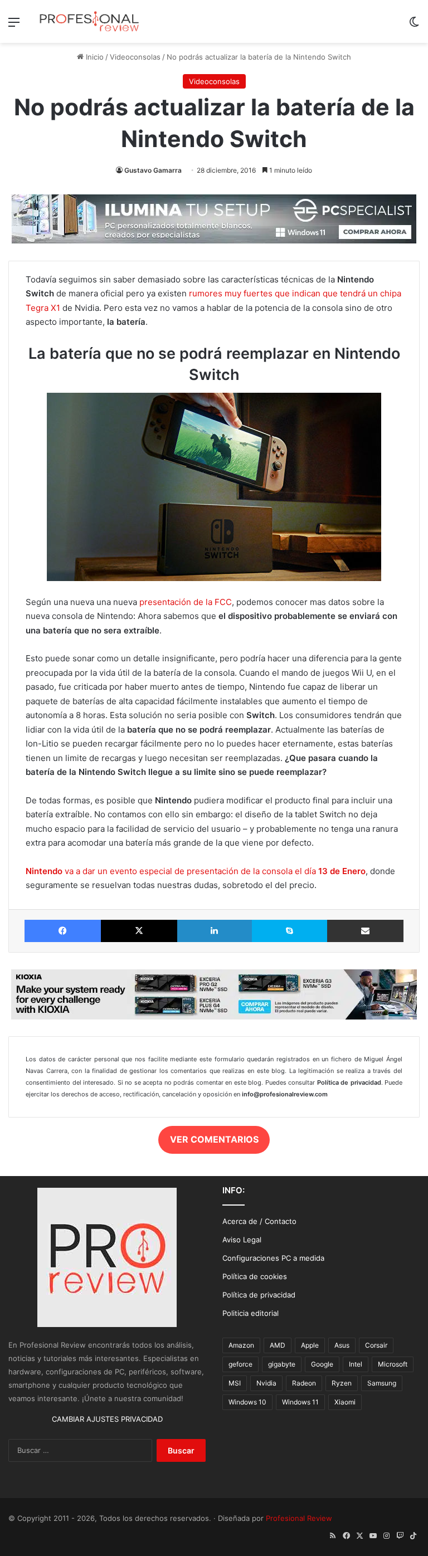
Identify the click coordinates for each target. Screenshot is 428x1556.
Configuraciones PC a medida (273, 1257)
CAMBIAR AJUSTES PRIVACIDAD (107, 1418)
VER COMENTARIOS (214, 1139)
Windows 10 (247, 1402)
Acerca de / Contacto (259, 1221)
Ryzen (342, 1383)
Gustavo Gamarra (153, 170)
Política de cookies (254, 1276)
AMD (277, 1345)
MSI (234, 1383)
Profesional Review (299, 1518)
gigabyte (281, 1364)
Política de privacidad (258, 1294)
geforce (240, 1364)
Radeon (304, 1383)
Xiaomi (345, 1402)
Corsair (376, 1345)
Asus (341, 1345)
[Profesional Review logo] (89, 21)
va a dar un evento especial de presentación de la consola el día (196, 871)
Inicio (94, 56)
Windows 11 (300, 1402)
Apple (310, 1345)
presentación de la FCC (185, 602)
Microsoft (392, 1364)
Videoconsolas (135, 56)
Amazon (241, 1345)
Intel (355, 1364)
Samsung (381, 1383)
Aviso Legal (241, 1239)
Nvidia (266, 1383)
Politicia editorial (250, 1313)
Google (322, 1364)
